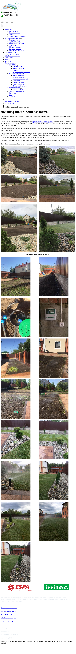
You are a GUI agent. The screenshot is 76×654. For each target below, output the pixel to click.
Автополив (8, 29)
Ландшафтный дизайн (12, 38)
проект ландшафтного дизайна (42, 122)
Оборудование (14, 31)
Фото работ (8, 57)
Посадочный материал (16, 50)
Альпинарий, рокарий (16, 43)
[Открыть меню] (1, 24)
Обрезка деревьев (15, 47)
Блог (6, 59)
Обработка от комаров (12, 56)
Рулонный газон (10, 52)
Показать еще (9, 63)
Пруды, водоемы (14, 40)
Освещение (12, 45)
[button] (19, 160)
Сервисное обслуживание (17, 36)
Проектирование (14, 33)
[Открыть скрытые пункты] (15, 63)
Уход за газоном (14, 54)
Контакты (8, 61)
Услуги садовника (15, 49)
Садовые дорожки (15, 42)
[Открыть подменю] (21, 38)
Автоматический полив (9, 608)
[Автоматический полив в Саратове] (11, 10)
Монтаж (11, 34)
